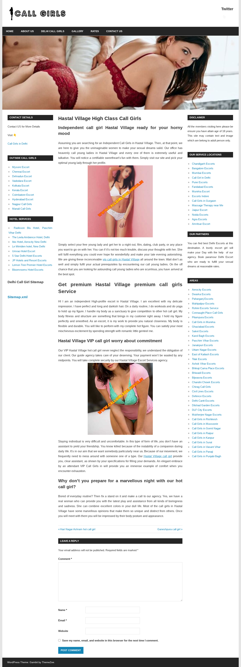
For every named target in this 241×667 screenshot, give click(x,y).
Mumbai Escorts (201, 172)
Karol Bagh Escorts (203, 335)
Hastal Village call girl (158, 456)
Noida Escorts (200, 214)
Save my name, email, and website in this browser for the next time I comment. (110, 640)
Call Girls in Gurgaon (204, 200)
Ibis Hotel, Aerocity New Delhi (29, 241)
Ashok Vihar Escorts (204, 363)
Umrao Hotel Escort (23, 251)
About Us (27, 31)
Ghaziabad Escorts (203, 326)
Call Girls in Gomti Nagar (206, 428)
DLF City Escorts (202, 409)
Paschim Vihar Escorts (205, 340)
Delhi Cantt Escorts (203, 400)
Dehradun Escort (22, 176)
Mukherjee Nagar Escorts (207, 414)
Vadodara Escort (21, 180)
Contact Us (114, 31)
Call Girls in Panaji (202, 451)
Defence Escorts (201, 396)
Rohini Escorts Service (205, 308)
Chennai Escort (21, 171)
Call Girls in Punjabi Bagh (206, 456)
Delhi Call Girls (52, 31)
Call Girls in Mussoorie (205, 423)
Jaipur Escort (199, 209)
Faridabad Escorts (202, 186)
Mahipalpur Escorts (203, 303)
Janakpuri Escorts (202, 345)
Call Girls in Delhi (17, 143)
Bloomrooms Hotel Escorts (27, 269)
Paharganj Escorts (202, 298)
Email (62, 620)
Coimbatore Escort (23, 194)
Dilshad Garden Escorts (206, 405)
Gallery (77, 31)
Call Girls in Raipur (202, 433)
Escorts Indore (200, 196)
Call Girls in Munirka (203, 322)
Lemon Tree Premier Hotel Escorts (32, 264)
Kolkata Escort (20, 185)
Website (63, 630)
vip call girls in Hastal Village (121, 259)
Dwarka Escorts (201, 294)
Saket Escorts (200, 331)
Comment (65, 558)
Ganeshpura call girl (168, 529)
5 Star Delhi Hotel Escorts (27, 255)
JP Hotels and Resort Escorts (29, 260)
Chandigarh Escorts (203, 163)
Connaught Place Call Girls (207, 312)
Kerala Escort (20, 190)
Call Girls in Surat (202, 442)
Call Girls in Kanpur (203, 437)
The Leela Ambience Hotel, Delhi (31, 237)
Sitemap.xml (18, 297)
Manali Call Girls (21, 208)
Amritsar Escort (201, 223)
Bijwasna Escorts (202, 377)
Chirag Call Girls (201, 386)
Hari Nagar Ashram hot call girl (77, 529)
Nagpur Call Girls (22, 204)
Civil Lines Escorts (202, 391)
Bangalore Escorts (202, 168)
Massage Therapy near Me (207, 205)
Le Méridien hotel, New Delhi (28, 246)
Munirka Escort (201, 191)
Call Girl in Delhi (201, 177)
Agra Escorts (199, 219)
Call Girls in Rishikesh (204, 419)
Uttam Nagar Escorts (204, 349)
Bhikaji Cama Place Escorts (208, 368)
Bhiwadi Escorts (201, 372)
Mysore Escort (20, 167)
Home (9, 31)
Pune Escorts (200, 182)
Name (62, 609)
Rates (95, 31)
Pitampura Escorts (202, 317)
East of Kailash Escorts (205, 354)
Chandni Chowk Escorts (206, 382)
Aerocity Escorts (201, 289)
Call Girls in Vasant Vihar (206, 446)
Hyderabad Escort (22, 199)
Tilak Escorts (199, 359)
